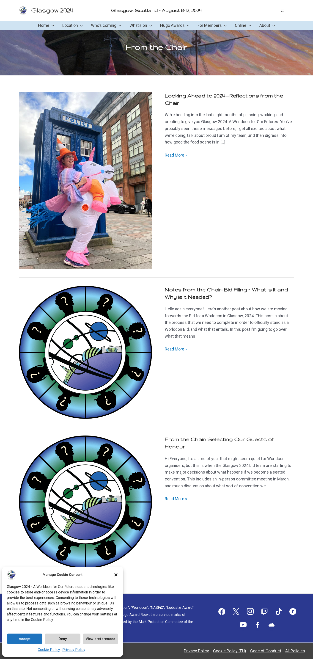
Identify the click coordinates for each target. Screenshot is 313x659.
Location (70, 25)
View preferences (100, 639)
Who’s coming (103, 25)
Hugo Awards (172, 25)
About (264, 25)
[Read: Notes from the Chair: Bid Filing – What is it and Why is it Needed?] (85, 352)
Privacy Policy (73, 650)
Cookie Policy (49, 650)
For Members (210, 25)
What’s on (138, 25)
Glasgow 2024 (52, 10)
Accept (24, 639)
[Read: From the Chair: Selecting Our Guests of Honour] (85, 501)
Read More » (176, 155)
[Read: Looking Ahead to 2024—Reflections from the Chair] (85, 180)
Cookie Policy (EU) (229, 650)
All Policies (295, 650)
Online (240, 25)
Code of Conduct (265, 650)
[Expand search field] (283, 10)
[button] (116, 575)
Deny (63, 639)
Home (43, 25)
